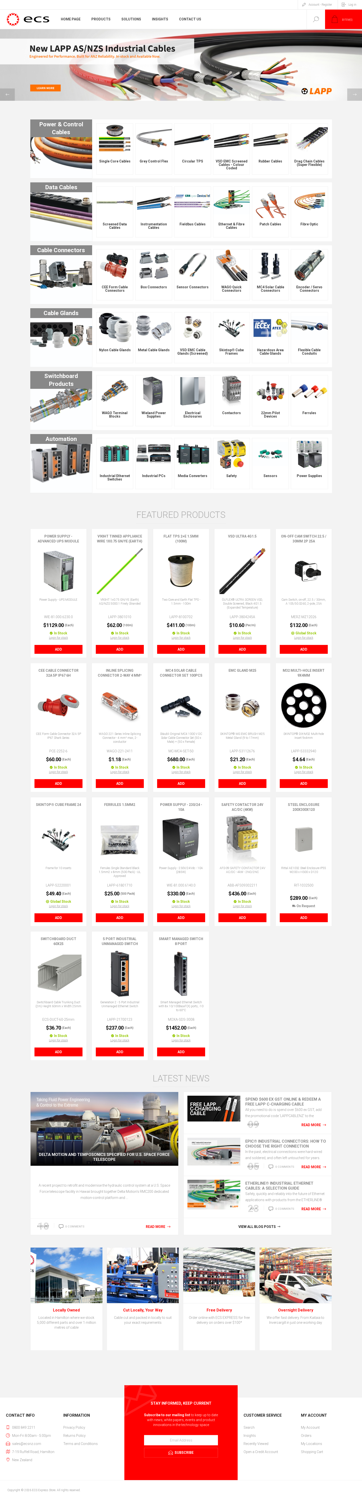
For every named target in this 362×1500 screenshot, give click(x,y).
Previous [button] (7, 94)
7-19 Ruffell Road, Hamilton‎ (33, 1452)
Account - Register (320, 4)
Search (249, 1427)
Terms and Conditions (80, 1444)
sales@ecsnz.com (26, 1444)
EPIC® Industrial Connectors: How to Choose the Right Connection (285, 1144)
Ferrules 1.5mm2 (119, 805)
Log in (352, 4)
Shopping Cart (312, 1452)
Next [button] (354, 94)
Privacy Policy (74, 1427)
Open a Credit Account (261, 1452)
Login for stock (58, 638)
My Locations (311, 1444)
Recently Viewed (256, 1444)
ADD (58, 649)
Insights (250, 1436)
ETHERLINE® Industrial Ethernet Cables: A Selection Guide (279, 1186)
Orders (306, 1436)
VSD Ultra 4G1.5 (242, 536)
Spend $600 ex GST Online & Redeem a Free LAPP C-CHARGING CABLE (283, 1102)
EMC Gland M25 (242, 670)
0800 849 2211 (23, 1427)
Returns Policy (74, 1436)
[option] (181, 65)
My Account (310, 1427)
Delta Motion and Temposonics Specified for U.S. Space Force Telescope (104, 1157)
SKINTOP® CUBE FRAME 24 (58, 805)
